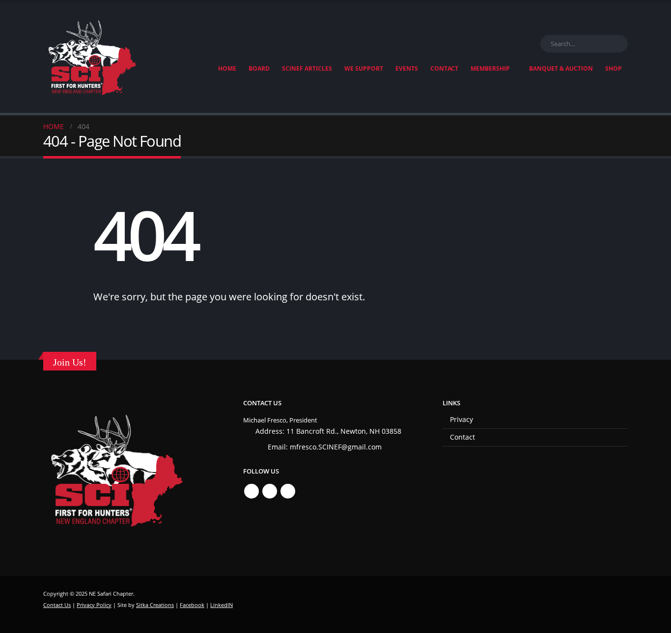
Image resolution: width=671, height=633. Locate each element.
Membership (490, 68)
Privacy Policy (94, 604)
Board (259, 68)
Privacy (461, 419)
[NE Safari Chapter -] (92, 58)
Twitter (269, 491)
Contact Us (57, 604)
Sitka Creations (155, 604)
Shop (613, 68)
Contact (444, 68)
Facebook (251, 491)
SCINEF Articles (307, 68)
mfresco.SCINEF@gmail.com (336, 446)
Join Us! (69, 362)
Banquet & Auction (561, 68)
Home (227, 68)
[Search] (618, 43)
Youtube (287, 491)
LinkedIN (221, 604)
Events (406, 68)
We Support (363, 68)
